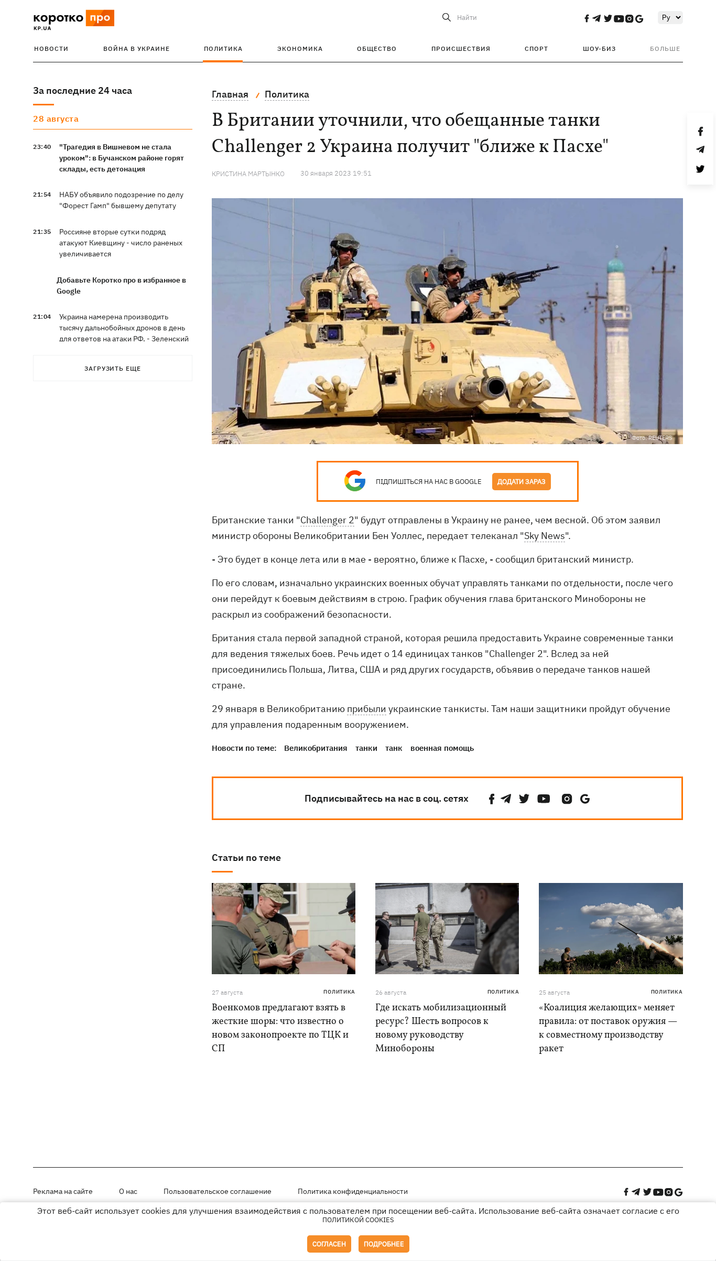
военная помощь (442, 748)
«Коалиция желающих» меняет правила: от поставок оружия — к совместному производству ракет (608, 1028)
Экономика (300, 48)
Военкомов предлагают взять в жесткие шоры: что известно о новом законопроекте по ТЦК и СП (280, 1028)
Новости (51, 48)
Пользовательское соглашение (218, 1191)
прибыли (366, 709)
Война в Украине (136, 48)
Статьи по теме (246, 858)
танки (366, 748)
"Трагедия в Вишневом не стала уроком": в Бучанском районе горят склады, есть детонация (121, 158)
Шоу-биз (599, 48)
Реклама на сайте (63, 1191)
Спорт (536, 48)
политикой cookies (358, 1219)
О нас (128, 1191)
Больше (665, 48)
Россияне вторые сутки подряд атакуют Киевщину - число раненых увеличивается (120, 242)
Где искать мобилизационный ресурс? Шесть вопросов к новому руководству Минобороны (440, 1028)
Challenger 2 (327, 520)
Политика (223, 48)
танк (394, 748)
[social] (586, 18)
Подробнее (384, 1244)
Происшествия (461, 48)
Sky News (544, 536)
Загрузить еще (112, 368)
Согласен (329, 1244)
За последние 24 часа (82, 90)
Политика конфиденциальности (353, 1191)
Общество (377, 48)
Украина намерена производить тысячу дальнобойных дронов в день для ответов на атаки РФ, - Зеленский (124, 327)
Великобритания (316, 748)
